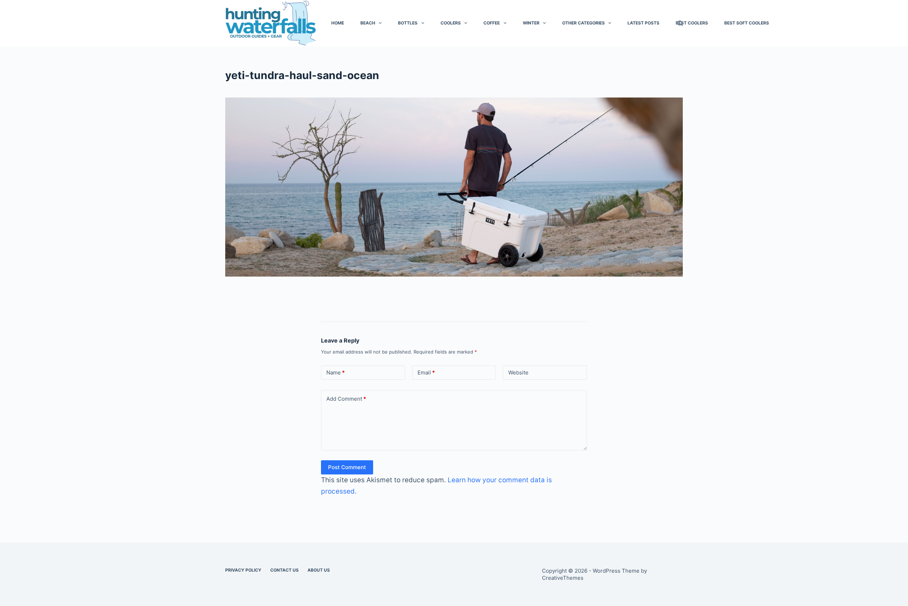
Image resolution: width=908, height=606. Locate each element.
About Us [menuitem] (319, 570)
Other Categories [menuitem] (583, 23)
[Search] (680, 23)
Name (335, 372)
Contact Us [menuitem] (284, 570)
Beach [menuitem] (367, 23)
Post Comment (347, 467)
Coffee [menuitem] (491, 23)
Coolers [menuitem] (451, 23)
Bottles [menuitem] (407, 23)
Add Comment (346, 398)
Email (426, 372)
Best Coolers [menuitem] (692, 23)
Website (518, 372)
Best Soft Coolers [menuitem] (746, 23)
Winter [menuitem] (531, 23)
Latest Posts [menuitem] (643, 23)
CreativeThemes (562, 577)
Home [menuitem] (337, 23)
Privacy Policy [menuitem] (243, 570)
